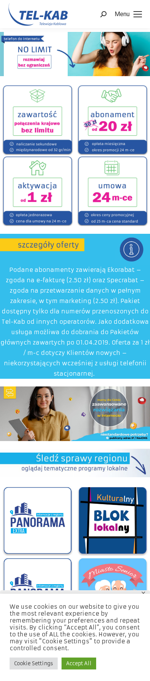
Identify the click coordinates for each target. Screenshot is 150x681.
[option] (37, 119)
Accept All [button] (79, 663)
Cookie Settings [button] (33, 663)
